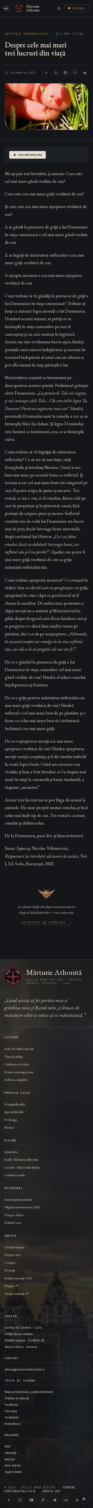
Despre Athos (14, 1215)
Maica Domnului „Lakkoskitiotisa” (29, 1392)
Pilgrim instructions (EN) (22, 1207)
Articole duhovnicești (27, 34)
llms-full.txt (13, 1465)
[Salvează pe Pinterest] (65, 72)
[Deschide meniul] (6, 8)
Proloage (10, 1119)
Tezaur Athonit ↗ (16, 1293)
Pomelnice (12, 1424)
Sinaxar (9, 1127)
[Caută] (59, 8)
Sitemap (11, 1453)
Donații (9, 1270)
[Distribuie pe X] (56, 72)
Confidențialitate (20, 1491)
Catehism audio (15, 1175)
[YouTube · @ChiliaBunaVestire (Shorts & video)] (31, 1500)
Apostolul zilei (14, 1111)
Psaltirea (11, 1405)
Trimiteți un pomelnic (46, 922)
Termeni (68, 1487)
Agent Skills (13, 1472)
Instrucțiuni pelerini (18, 1199)
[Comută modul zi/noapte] (83, 1498)
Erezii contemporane (18, 1072)
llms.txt (10, 1459)
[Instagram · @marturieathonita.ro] (20, 1500)
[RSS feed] (77, 1500)
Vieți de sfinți (13, 1056)
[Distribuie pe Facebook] (46, 72)
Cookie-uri (51, 1491)
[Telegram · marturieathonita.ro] (54, 1500)
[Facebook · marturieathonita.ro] (8, 1500)
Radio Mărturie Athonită (21, 1159)
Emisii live (11, 1151)
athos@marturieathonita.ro (25, 1369)
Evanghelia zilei (14, 1104)
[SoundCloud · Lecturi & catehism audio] (66, 1500)
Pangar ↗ (11, 1285)
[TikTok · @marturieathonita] (43, 1500)
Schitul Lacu (12, 1222)
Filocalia (11, 1411)
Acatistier (12, 1417)
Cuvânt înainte (14, 1247)
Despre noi (12, 1254)
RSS (7, 1446)
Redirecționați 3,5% (18, 1278)
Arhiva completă (15, 1079)
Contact (10, 1262)
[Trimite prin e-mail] (75, 72)
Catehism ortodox (16, 1064)
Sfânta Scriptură (17, 1398)
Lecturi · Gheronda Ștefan (22, 1167)
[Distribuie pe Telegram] (84, 72)
